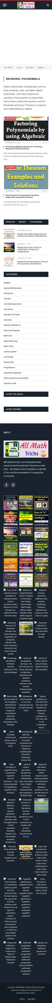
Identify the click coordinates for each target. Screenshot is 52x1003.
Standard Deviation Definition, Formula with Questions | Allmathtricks (32, 263)
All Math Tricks (24, 987)
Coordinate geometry (12, 304)
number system (10, 352)
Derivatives (8, 309)
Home (22, 999)
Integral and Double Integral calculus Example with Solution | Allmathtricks (32, 235)
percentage (8, 357)
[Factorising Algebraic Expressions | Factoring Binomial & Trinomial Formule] (26, 129)
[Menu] (5, 5)
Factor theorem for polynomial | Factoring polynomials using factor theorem (22, 196)
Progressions (9, 367)
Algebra (10, 118)
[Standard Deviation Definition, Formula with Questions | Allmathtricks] (9, 261)
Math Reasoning (10, 341)
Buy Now (31, 999)
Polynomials (9, 362)
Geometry (8, 320)
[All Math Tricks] (26, 5)
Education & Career (12, 314)
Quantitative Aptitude (12, 373)
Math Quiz (8, 336)
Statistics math (10, 383)
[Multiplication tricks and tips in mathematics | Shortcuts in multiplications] (9, 247)
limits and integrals (11, 330)
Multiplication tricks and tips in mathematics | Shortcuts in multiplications (29, 250)
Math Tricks (8, 346)
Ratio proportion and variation (16, 378)
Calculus (7, 299)
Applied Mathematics (13, 288)
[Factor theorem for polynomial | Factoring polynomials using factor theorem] (26, 177)
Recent (22, 222)
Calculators (8, 293)
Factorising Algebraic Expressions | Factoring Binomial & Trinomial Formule (24, 148)
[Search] (47, 5)
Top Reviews (36, 222)
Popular (10, 222)
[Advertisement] (26, 37)
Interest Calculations (12, 325)
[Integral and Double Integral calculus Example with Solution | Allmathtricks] (9, 234)
